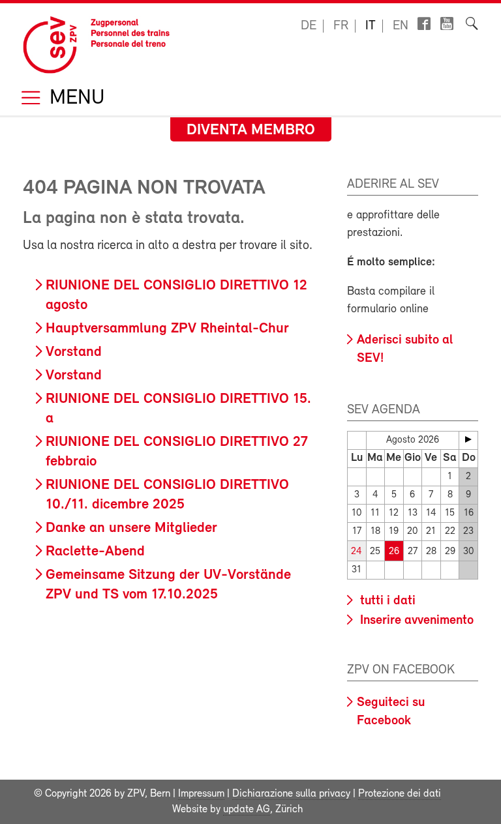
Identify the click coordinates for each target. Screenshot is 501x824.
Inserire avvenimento (415, 620)
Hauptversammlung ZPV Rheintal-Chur (167, 328)
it (370, 26)
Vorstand (74, 352)
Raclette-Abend (95, 551)
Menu (74, 99)
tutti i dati (386, 601)
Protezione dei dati (399, 794)
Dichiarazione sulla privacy (291, 794)
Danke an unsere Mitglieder (131, 528)
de (308, 26)
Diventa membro (251, 130)
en (400, 26)
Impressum (201, 794)
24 (356, 552)
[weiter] (468, 439)
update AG (246, 809)
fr (340, 26)
